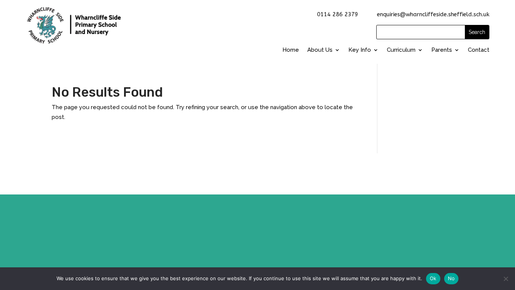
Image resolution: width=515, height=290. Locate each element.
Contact (478, 50)
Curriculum (401, 50)
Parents (441, 50)
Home (290, 50)
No (451, 278)
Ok (433, 278)
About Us (320, 50)
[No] (505, 278)
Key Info (359, 50)
